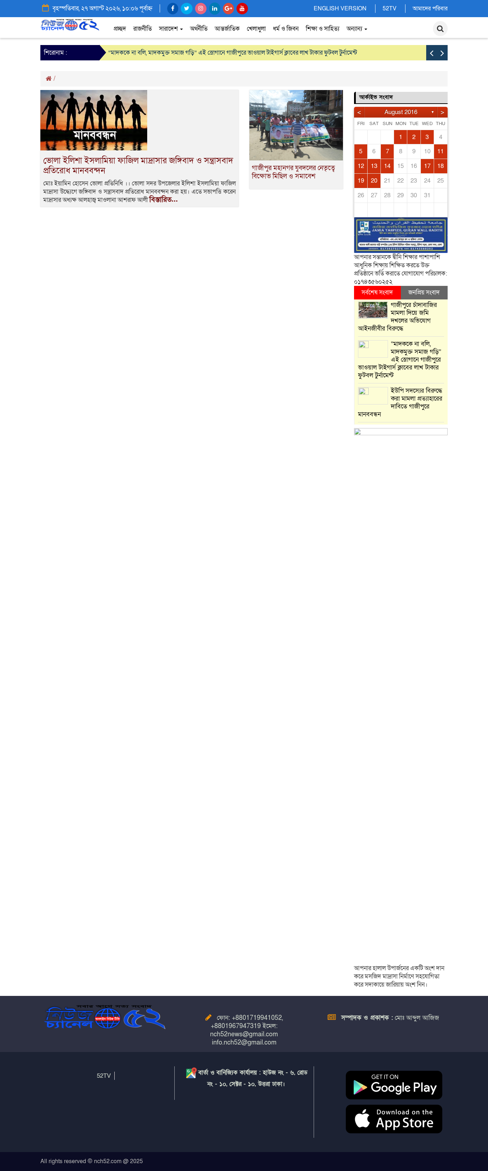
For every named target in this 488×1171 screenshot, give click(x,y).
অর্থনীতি (199, 29)
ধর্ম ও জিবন (286, 29)
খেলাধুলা (256, 29)
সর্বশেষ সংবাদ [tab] (377, 292)
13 (374, 166)
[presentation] (431, 52)
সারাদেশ (169, 29)
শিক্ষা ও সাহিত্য (322, 29)
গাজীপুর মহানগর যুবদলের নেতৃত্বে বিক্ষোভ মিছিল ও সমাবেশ (293, 172)
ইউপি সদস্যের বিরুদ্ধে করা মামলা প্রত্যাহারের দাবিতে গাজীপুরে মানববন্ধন (400, 402)
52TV (390, 9)
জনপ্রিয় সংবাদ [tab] (424, 292)
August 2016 (400, 112)
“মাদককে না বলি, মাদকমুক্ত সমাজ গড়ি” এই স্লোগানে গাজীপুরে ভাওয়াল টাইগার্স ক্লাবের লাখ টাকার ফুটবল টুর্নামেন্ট (232, 53)
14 (387, 166)
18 (440, 166)
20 (374, 181)
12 (361, 166)
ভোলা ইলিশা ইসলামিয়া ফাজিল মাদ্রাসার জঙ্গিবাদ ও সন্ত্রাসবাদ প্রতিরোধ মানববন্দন (138, 165)
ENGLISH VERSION (340, 9)
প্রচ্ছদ (120, 29)
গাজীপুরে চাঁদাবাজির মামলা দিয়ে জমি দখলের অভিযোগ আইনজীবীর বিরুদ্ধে (397, 317)
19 (361, 181)
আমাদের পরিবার (430, 9)
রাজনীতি (142, 29)
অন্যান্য (355, 29)
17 (427, 166)
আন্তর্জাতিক (227, 29)
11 (440, 151)
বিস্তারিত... (163, 199)
